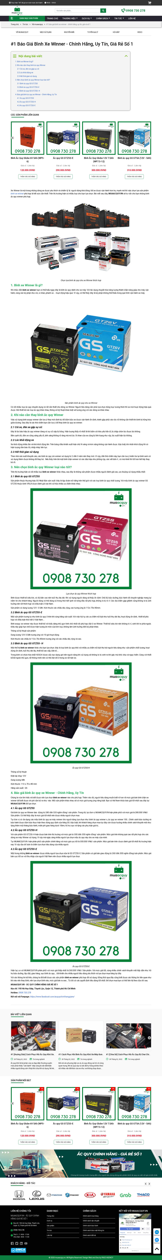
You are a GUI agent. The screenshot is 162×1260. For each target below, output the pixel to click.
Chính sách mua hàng (90, 1216)
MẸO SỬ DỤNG (46, 32)
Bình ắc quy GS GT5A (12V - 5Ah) (134, 158)
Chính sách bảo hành (90, 1226)
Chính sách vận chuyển (91, 1221)
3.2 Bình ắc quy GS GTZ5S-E (28, 87)
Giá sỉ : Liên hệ (27, 166)
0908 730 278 (135, 10)
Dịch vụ (49, 1221)
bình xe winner (17, 193)
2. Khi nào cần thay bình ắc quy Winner (30, 65)
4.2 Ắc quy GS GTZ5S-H (26, 102)
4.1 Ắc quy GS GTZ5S (25, 98)
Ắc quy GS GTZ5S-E (63, 158)
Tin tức (25, 24)
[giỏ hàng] (149, 3)
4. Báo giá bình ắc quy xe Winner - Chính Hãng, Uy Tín (36, 94)
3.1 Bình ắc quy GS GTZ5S (27, 84)
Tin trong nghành (39, 1059)
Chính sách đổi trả (89, 1235)
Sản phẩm (50, 1226)
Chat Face (157, 1243)
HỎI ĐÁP (116, 32)
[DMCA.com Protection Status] (18, 1250)
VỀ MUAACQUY (22, 32)
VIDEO (139, 32)
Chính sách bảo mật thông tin (93, 1230)
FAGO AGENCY (107, 1258)
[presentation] (12, 137)
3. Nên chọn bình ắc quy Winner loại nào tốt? (32, 80)
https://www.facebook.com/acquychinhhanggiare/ (52, 996)
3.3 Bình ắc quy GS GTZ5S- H (28, 91)
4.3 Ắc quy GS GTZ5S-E (26, 105)
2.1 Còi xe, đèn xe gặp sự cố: (28, 69)
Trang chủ (15, 24)
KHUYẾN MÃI (69, 32)
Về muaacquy (37, 24)
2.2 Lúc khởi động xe (25, 73)
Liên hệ (49, 1235)
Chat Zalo (157, 1235)
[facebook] (12, 1243)
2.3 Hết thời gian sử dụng (27, 76)
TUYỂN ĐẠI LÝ (92, 32)
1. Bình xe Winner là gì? (24, 62)
